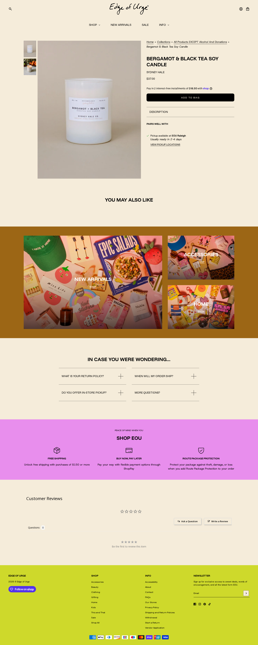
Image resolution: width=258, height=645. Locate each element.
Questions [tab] (34, 527)
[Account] (241, 9)
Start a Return (152, 622)
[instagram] (200, 604)
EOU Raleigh (179, 135)
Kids (93, 607)
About (148, 587)
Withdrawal (151, 617)
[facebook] (195, 604)
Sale (93, 617)
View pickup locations (165, 144)
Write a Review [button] (219, 521)
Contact (149, 592)
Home (150, 42)
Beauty (94, 587)
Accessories (97, 582)
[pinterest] (205, 604)
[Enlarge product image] (89, 110)
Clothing (95, 592)
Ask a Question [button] (189, 521)
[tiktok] (209, 604)
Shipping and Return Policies (160, 612)
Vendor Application (154, 627)
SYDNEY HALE (155, 72)
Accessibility (151, 582)
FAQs (147, 597)
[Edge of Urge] (129, 9)
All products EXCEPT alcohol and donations (200, 42)
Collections (163, 42)
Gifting (94, 597)
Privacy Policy (152, 607)
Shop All (95, 622)
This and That (98, 612)
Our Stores (151, 602)
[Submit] (246, 593)
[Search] (10, 9)
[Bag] (248, 9)
